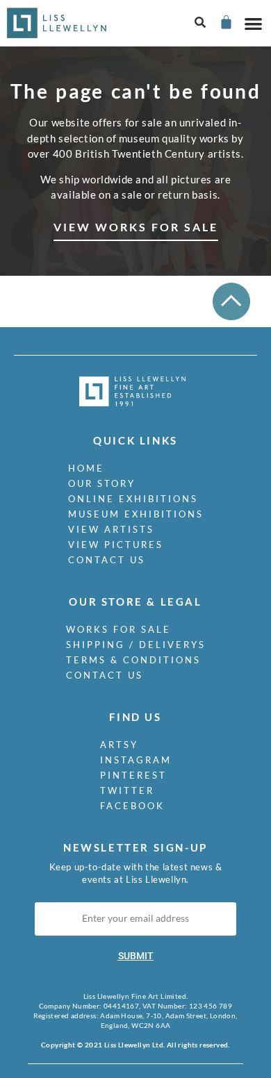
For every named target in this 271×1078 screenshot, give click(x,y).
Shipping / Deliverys (136, 644)
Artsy (119, 744)
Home (86, 468)
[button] (200, 23)
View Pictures (115, 544)
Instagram (136, 759)
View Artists (111, 529)
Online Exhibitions (133, 498)
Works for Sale (118, 629)
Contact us (106, 559)
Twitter (127, 790)
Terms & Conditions (133, 659)
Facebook (132, 805)
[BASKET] (225, 22)
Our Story (102, 483)
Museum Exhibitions (136, 514)
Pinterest (133, 775)
